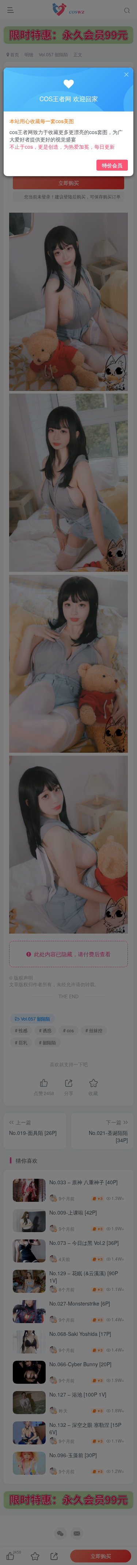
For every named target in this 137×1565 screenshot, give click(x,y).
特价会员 (112, 165)
